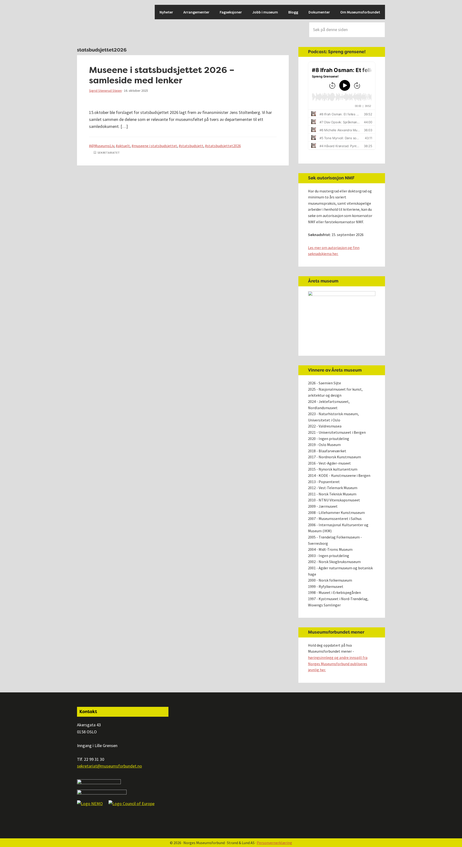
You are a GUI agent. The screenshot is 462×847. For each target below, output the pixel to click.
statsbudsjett (192, 145)
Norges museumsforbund (94, 22)
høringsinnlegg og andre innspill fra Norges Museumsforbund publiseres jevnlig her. (337, 663)
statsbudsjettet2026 (224, 145)
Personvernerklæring (274, 842)
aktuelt (124, 145)
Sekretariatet (108, 152)
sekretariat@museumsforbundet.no (109, 766)
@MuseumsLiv (102, 145)
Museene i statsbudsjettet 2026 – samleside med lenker (161, 75)
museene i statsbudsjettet (155, 145)
